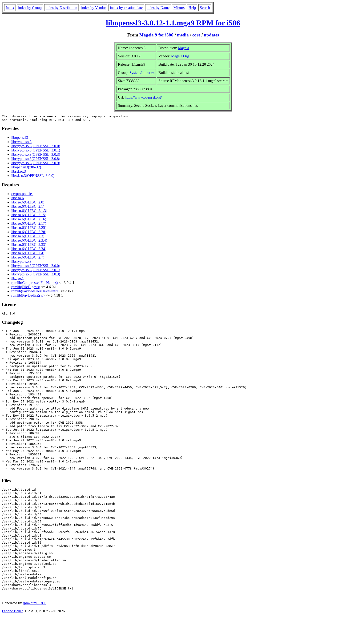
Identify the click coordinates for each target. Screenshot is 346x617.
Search (205, 8)
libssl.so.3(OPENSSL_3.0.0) (32, 176)
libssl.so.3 (18, 171)
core (196, 34)
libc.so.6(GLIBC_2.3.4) (29, 240)
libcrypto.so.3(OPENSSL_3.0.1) (35, 150)
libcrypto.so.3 (21, 142)
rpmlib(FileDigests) (25, 287)
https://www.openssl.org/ (143, 97)
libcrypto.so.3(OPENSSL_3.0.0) (35, 146)
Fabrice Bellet (12, 611)
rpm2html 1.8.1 (34, 603)
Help (192, 8)
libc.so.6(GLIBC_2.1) (27, 206)
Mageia (183, 48)
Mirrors (179, 8)
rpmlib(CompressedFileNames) (34, 283)
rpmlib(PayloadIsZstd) (27, 295)
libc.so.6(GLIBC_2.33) (28, 245)
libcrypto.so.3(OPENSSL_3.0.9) (35, 163)
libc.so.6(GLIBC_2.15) (28, 215)
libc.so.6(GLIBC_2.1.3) (29, 211)
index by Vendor (93, 8)
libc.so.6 (17, 198)
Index (10, 8)
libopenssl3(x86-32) (26, 167)
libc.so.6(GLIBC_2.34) (28, 249)
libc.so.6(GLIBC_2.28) (28, 232)
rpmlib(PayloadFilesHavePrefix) (35, 291)
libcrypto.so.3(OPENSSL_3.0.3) (35, 154)
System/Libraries (141, 73)
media (183, 34)
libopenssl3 (19, 137)
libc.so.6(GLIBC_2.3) (27, 236)
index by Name (158, 8)
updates (211, 34)
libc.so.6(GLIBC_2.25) (28, 228)
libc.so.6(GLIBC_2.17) (28, 223)
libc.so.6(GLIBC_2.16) (28, 219)
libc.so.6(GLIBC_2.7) (27, 257)
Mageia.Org (180, 56)
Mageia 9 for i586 (156, 34)
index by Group (30, 8)
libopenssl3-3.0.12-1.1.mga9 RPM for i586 (173, 23)
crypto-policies (22, 194)
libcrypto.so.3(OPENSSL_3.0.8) (35, 159)
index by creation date (126, 8)
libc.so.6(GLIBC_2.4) (27, 253)
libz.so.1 (17, 278)
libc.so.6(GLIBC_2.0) (27, 202)
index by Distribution (61, 8)
